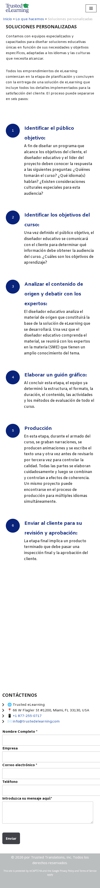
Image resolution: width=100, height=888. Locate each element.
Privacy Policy (67, 870)
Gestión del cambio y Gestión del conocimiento (71, 624)
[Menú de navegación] (91, 8)
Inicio (7, 19)
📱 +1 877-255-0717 (24, 716)
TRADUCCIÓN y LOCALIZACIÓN (29, 663)
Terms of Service (88, 870)
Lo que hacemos (30, 19)
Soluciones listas (71, 586)
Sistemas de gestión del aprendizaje (28, 624)
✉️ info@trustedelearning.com (33, 721)
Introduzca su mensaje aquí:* (27, 798)
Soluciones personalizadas (28, 586)
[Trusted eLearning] (17, 8)
